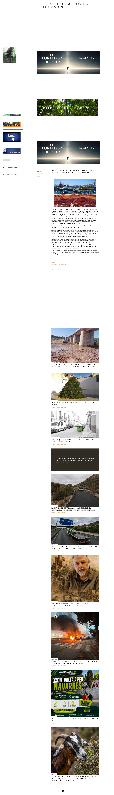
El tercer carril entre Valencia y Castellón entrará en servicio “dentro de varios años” (74, 547)
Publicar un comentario (61, 368)
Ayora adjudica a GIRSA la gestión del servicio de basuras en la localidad (72, 441)
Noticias (39, 175)
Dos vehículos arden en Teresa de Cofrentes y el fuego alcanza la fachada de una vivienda (75, 662)
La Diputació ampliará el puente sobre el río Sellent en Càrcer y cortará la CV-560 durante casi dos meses (74, 365)
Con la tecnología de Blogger (69, 790)
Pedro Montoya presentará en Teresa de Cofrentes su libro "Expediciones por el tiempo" (74, 605)
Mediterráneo (40, 173)
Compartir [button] (39, 168)
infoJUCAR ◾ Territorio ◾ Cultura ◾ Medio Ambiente (66, 5)
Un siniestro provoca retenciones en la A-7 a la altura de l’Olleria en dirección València (75, 459)
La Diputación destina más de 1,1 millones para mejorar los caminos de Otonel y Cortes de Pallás (73, 509)
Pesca (38, 176)
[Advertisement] (67, 18)
